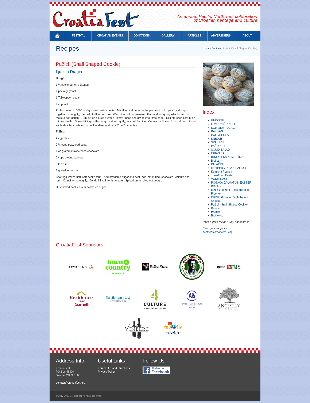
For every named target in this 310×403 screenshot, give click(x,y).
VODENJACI (219, 178)
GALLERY (168, 35)
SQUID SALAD (220, 149)
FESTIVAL (78, 35)
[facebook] (156, 376)
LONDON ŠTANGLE (223, 124)
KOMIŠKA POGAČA (223, 127)
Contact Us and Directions (114, 368)
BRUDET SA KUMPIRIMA (227, 156)
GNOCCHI (217, 120)
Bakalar (215, 208)
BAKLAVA (217, 131)
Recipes (216, 48)
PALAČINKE (218, 164)
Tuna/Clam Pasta (222, 175)
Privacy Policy (107, 371)
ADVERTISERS (221, 35)
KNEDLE (216, 138)
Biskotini (216, 160)
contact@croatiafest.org (217, 232)
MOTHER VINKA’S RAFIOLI (228, 167)
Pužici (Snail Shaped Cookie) (229, 204)
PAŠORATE (218, 145)
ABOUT (247, 35)
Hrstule (215, 211)
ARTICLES (194, 35)
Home (206, 48)
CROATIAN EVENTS (110, 35)
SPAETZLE (218, 142)
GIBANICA (217, 153)
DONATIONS (142, 35)
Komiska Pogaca (221, 171)
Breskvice (217, 215)
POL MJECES (220, 135)
